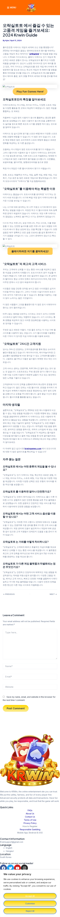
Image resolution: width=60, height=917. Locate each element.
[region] (30, 893)
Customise (30, 903)
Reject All (30, 911)
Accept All (30, 896)
